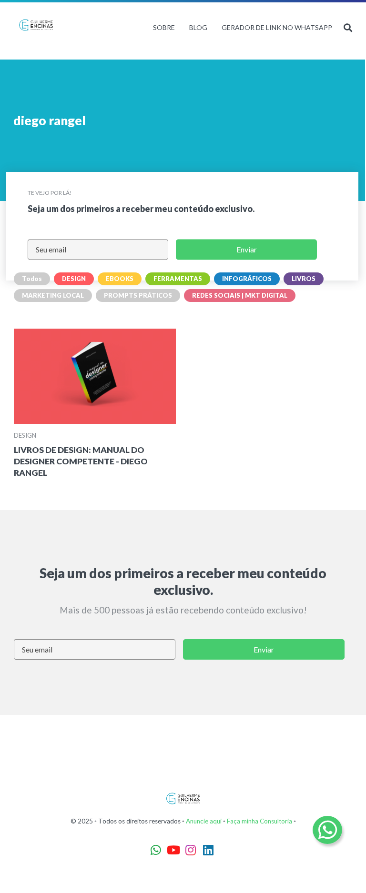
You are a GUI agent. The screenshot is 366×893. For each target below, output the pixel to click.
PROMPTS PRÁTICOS (138, 295)
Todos (32, 278)
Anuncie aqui (204, 821)
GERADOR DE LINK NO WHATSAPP (277, 27)
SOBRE (164, 27)
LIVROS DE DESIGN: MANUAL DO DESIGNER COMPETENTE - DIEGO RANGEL (81, 461)
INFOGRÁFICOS (247, 278)
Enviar (246, 249)
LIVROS (303, 278)
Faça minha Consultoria (259, 821)
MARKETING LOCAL (53, 295)
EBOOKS (119, 278)
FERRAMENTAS (177, 278)
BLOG (198, 27)
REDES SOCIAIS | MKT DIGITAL (239, 295)
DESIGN (74, 278)
